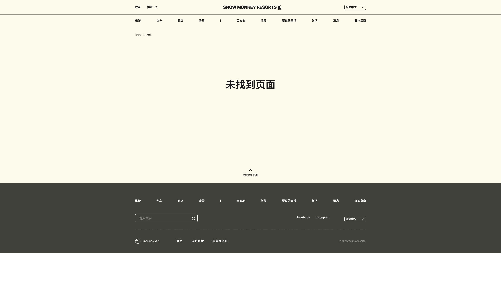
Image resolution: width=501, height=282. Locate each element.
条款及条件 (220, 241)
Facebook (303, 217)
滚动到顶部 (250, 175)
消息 (336, 20)
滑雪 (202, 20)
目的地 (241, 20)
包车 (159, 20)
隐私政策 (197, 241)
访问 (315, 20)
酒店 (180, 20)
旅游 (138, 20)
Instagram (322, 217)
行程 (264, 20)
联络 (138, 7)
